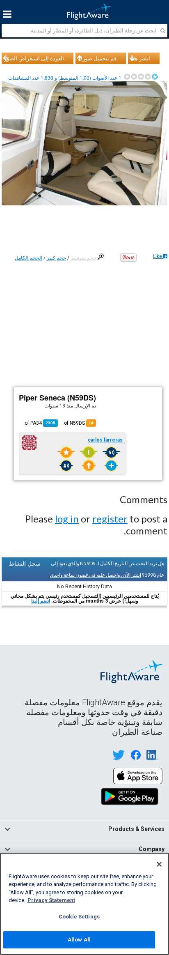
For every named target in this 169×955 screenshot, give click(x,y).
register (110, 519)
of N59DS (79, 423)
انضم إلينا (40, 601)
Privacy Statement (51, 900)
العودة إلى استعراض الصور (34, 58)
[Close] (159, 864)
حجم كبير (56, 258)
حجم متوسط (83, 258)
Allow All (79, 940)
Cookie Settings (79, 917)
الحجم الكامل (28, 258)
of (40, 423)
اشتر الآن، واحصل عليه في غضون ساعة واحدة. (95, 575)
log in (67, 519)
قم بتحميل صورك (97, 58)
